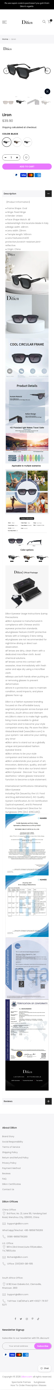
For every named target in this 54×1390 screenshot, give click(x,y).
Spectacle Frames (21, 1382)
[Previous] (6, 71)
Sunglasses (39, 1382)
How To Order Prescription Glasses (28, 1385)
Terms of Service (11, 1147)
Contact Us (8, 1189)
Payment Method (11, 1168)
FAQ (4, 1178)
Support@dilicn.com (17, 1223)
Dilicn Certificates (11, 1184)
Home (5, 39)
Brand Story (8, 1136)
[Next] (48, 71)
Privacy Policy (9, 1162)
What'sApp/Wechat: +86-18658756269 (22, 1230)
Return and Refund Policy (15, 1157)
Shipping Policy (10, 1152)
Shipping (6, 127)
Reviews (6, 1173)
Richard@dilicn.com (17, 1257)
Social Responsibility (12, 1141)
